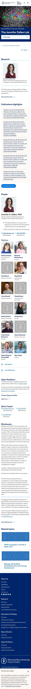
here (24, 510)
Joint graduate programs (8, 625)
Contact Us (4, 592)
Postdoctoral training (7, 620)
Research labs (5, 607)
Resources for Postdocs (8, 391)
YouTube (8, 594)
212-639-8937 (21, 233)
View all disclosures (7, 522)
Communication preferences (9, 667)
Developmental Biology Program (11, 45)
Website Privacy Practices (13, 686)
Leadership (4, 584)
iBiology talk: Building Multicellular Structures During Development (15, 566)
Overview (4, 582)
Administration (5, 587)
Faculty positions (6, 647)
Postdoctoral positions (7, 650)
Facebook (4, 594)
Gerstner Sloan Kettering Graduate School (13, 622)
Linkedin (10, 594)
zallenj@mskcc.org (8, 233)
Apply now (4, 399)
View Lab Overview (6, 97)
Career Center (23, 383)
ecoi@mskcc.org (7, 516)
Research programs (6, 604)
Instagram (1, 594)
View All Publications (9, 186)
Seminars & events (6, 637)
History (3, 589)
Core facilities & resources (8, 609)
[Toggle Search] (24, 3)
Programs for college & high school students (14, 627)
